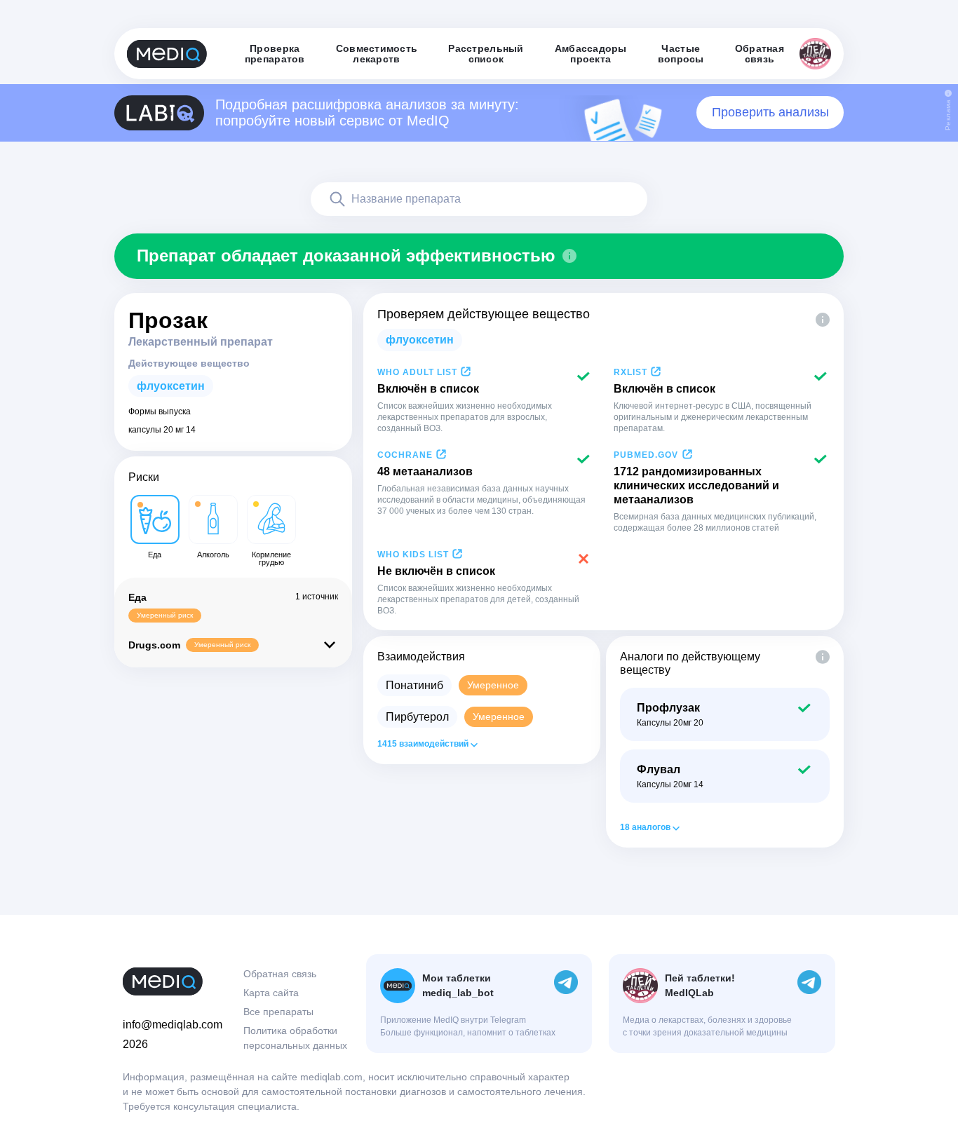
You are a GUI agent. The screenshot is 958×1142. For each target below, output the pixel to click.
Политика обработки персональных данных (295, 1038)
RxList (630, 372)
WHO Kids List (413, 554)
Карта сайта (271, 992)
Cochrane (405, 455)
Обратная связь (279, 973)
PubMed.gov (646, 455)
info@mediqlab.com (172, 1025)
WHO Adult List (417, 372)
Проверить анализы (770, 112)
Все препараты (278, 1011)
